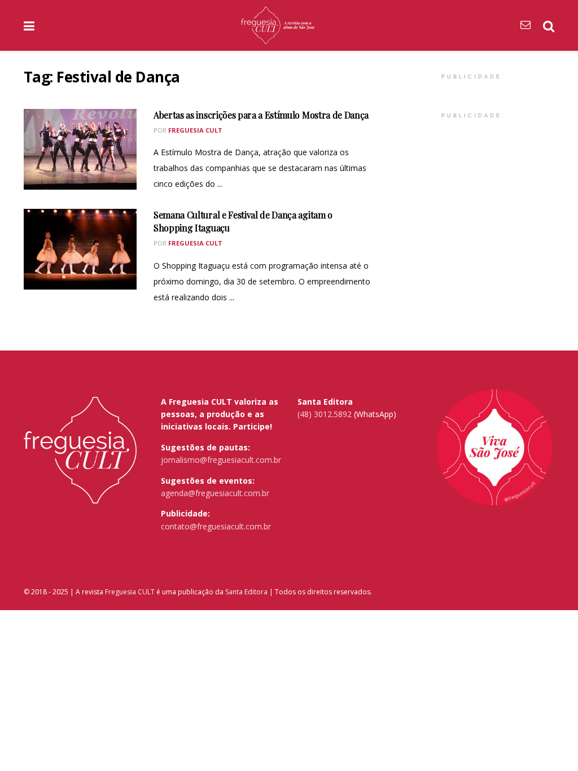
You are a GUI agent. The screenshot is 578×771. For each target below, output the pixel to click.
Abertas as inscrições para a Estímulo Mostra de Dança (261, 115)
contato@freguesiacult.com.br (216, 526)
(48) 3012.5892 (324, 414)
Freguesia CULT (130, 592)
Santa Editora (246, 592)
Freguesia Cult (195, 130)
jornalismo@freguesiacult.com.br (221, 459)
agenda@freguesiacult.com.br (215, 493)
